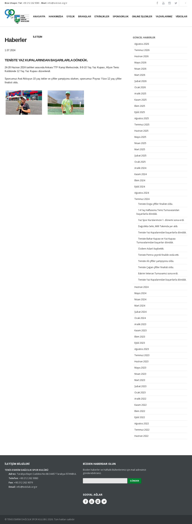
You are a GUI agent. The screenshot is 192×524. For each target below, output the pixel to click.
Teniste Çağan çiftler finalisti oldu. (156, 267)
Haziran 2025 (141, 130)
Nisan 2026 (140, 68)
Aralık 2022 (140, 398)
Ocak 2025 (140, 161)
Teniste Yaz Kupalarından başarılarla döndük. (162, 232)
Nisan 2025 (140, 143)
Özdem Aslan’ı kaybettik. (151, 248)
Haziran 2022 (141, 436)
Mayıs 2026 (140, 62)
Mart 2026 (139, 75)
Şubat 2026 (140, 81)
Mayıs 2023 (140, 367)
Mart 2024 (139, 305)
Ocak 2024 (140, 318)
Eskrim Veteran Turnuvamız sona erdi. (158, 273)
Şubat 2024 (140, 311)
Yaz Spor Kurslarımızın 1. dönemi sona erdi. (161, 220)
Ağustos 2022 (141, 423)
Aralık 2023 (140, 324)
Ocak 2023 (140, 392)
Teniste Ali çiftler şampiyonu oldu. (156, 261)
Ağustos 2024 (141, 192)
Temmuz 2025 (141, 124)
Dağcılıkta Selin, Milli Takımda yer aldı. (158, 226)
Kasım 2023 (140, 330)
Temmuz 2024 (141, 199)
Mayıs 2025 (140, 137)
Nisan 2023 (140, 373)
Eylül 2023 (139, 342)
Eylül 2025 (139, 112)
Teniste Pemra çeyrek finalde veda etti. (159, 254)
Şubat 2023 (140, 386)
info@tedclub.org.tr (57, 3)
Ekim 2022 (139, 411)
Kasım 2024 (140, 174)
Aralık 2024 (140, 168)
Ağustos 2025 (141, 118)
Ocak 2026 (140, 87)
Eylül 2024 (139, 186)
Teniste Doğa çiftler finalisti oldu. (155, 204)
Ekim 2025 (139, 106)
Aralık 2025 (140, 93)
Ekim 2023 (139, 336)
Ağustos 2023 (141, 349)
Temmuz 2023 (141, 355)
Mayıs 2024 (140, 293)
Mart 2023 (139, 380)
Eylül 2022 (139, 417)
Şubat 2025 (140, 155)
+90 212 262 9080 (31, 3)
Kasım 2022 (140, 404)
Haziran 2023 (141, 361)
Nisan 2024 (140, 299)
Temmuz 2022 (141, 429)
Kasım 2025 (140, 99)
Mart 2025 (139, 149)
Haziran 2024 (141, 287)
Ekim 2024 (139, 180)
